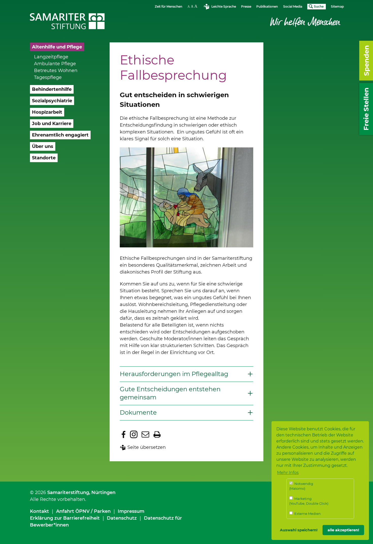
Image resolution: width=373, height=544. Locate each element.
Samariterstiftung (68, 492)
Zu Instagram (134, 434)
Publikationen (267, 6)
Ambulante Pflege (55, 63)
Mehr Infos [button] (288, 472)
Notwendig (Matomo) (301, 486)
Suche (319, 6)
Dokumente (138, 412)
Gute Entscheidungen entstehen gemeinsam (170, 393)
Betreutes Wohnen (55, 70)
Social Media (292, 6)
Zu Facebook (123, 434)
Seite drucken (157, 434)
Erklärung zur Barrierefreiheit (65, 518)
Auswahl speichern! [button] (298, 530)
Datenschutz (122, 518)
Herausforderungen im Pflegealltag (174, 374)
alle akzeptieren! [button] (343, 530)
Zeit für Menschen (168, 6)
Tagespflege (48, 77)
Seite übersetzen (146, 447)
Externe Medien (307, 514)
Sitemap (337, 6)
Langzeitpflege (51, 57)
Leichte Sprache (223, 6)
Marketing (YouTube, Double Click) (308, 501)
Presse (246, 6)
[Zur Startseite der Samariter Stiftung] (67, 21)
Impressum (131, 511)
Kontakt (39, 511)
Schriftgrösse (193, 6)
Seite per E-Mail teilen (145, 434)
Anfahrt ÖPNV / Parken (83, 511)
